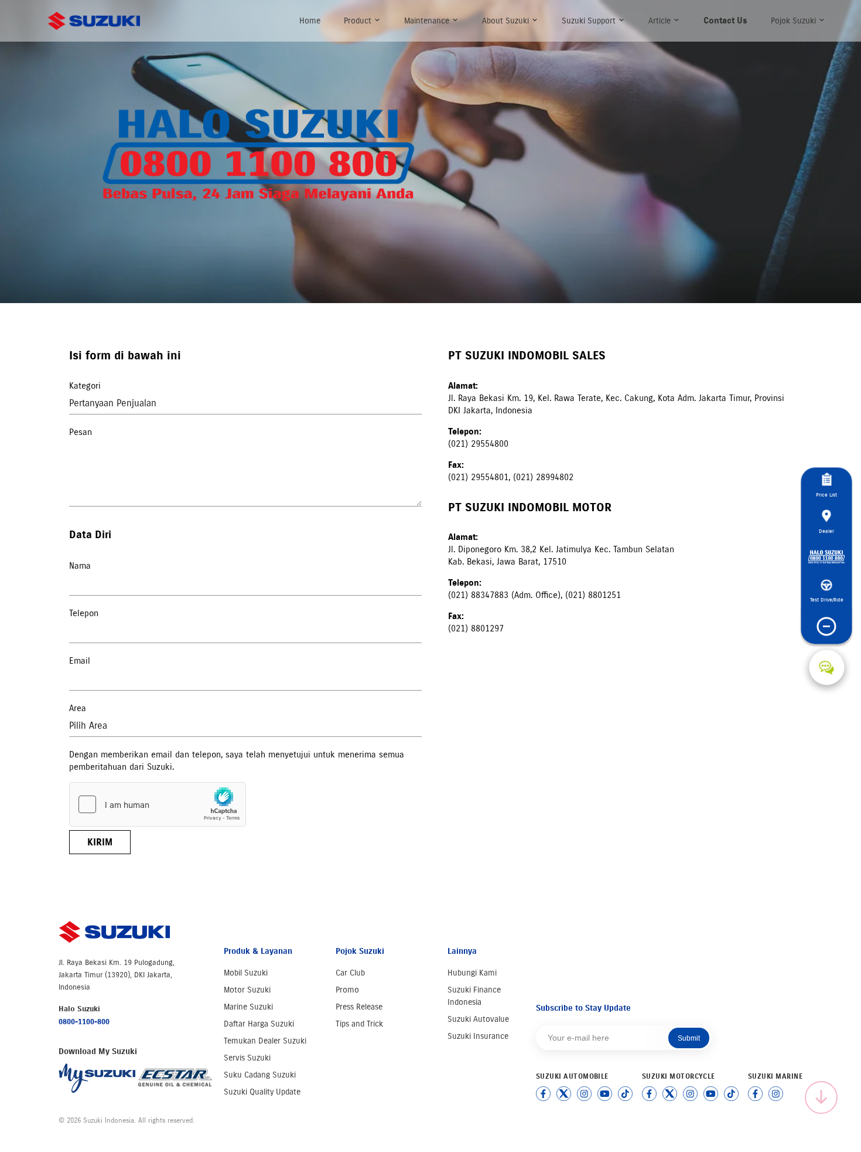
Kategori (85, 385)
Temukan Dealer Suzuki (265, 1041)
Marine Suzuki (248, 1007)
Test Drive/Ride (826, 599)
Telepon (83, 613)
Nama (80, 565)
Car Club (350, 973)
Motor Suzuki (247, 990)
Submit (689, 1038)
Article (660, 21)
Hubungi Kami (472, 973)
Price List (826, 494)
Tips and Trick (359, 1024)
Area (77, 708)
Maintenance (428, 21)
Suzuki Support (590, 21)
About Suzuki (506, 21)
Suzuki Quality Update (262, 1092)
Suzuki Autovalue (478, 1019)
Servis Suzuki (247, 1058)
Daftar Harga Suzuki (259, 1024)
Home (309, 21)
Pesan (80, 432)
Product (359, 21)
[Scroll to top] (821, 1097)
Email (79, 660)
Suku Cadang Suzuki (260, 1075)
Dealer (826, 531)
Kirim (99, 842)
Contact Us (725, 20)
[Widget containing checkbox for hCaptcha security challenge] (157, 804)
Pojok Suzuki (794, 21)
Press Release (359, 1007)
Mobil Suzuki (246, 973)
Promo (347, 990)
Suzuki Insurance (477, 1036)
